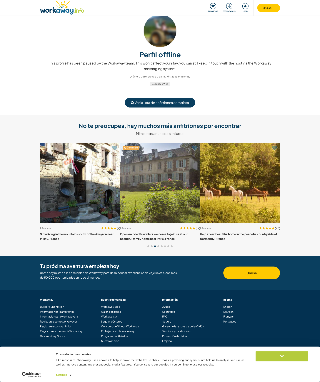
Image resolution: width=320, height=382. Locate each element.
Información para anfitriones (57, 311)
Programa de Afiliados (114, 336)
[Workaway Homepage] (62, 7)
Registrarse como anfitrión (56, 326)
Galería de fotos (111, 311)
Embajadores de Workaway (118, 331)
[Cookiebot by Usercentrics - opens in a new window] (31, 375)
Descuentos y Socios (52, 336)
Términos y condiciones (176, 331)
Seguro (166, 321)
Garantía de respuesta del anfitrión (183, 326)
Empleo (167, 341)
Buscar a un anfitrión (52, 306)
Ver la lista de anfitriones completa (161, 102)
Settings (61, 374)
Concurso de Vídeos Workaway (120, 326)
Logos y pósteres (111, 321)
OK (282, 356)
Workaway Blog (110, 306)
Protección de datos (174, 336)
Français (228, 316)
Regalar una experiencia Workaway (61, 331)
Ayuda (166, 306)
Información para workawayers (59, 316)
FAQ (164, 316)
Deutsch (228, 311)
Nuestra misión (110, 341)
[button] (148, 246)
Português (229, 321)
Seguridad (168, 311)
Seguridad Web (160, 83)
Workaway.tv (109, 316)
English (227, 306)
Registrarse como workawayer (58, 321)
